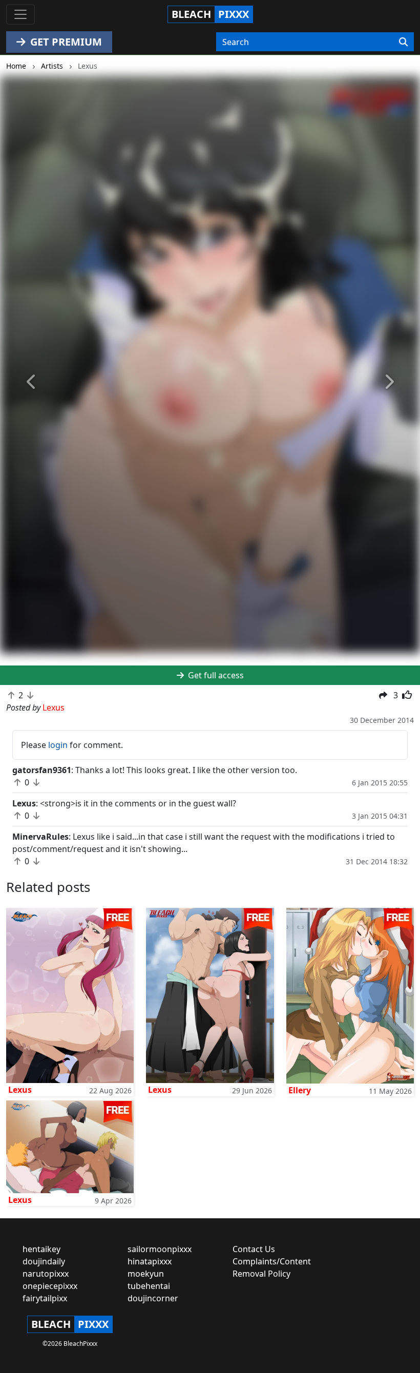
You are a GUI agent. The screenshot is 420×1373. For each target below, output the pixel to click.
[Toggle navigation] (20, 14)
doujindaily (44, 1261)
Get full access (215, 675)
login (58, 745)
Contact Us (254, 1249)
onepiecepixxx (50, 1286)
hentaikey (41, 1249)
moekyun (146, 1273)
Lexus (20, 1089)
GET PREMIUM (65, 42)
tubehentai (149, 1286)
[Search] (403, 42)
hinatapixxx (150, 1261)
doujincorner (153, 1298)
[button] (31, 382)
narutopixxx (46, 1273)
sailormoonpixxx (160, 1249)
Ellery (299, 1090)
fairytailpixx (45, 1298)
